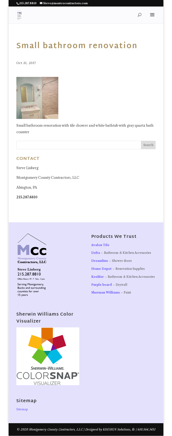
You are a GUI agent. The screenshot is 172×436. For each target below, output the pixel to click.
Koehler (97, 277)
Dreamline (99, 261)
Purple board (101, 285)
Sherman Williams (105, 292)
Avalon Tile (100, 245)
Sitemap (22, 409)
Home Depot (101, 269)
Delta (95, 253)
